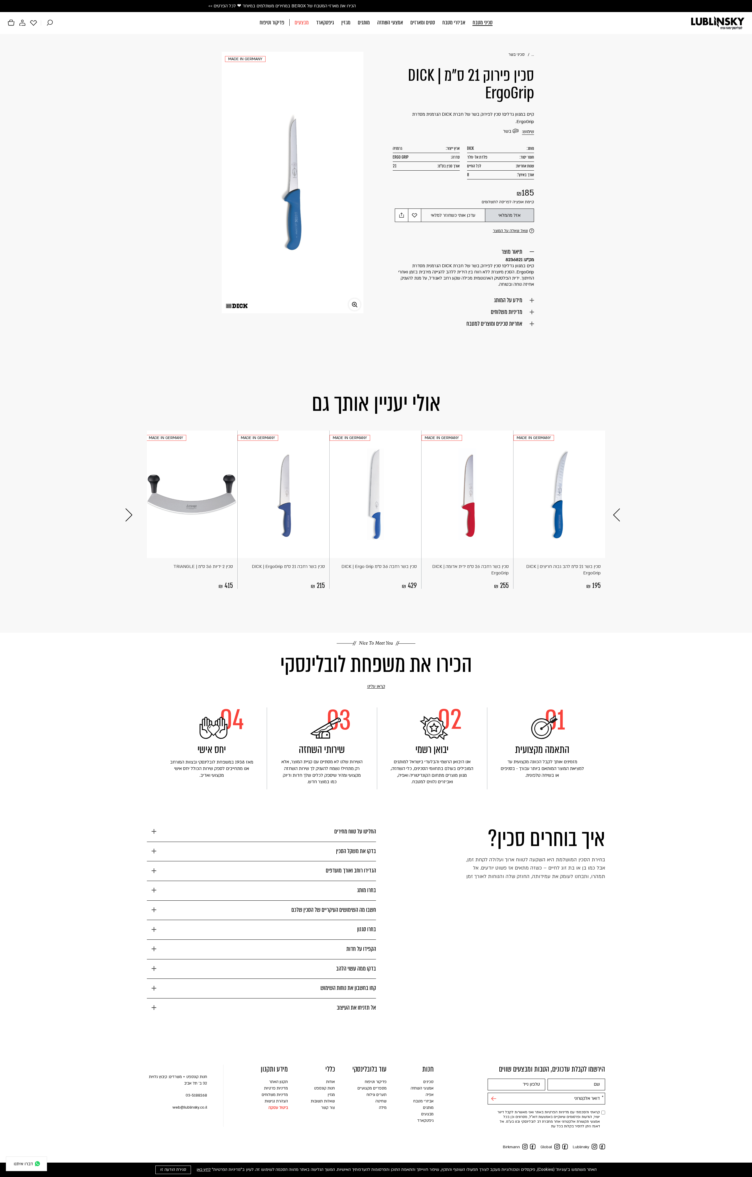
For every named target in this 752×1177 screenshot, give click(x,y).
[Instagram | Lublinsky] (594, 1146)
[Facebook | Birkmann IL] (533, 1146)
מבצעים (302, 22)
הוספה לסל (599, 551)
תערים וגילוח (377, 1094)
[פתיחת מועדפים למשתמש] (33, 22)
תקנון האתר (278, 1081)
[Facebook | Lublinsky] (602, 1146)
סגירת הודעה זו (173, 1169)
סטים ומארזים (422, 22)
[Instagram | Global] (557, 1146)
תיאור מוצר (511, 251)
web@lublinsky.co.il (189, 1107)
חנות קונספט (324, 1088)
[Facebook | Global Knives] (565, 1146)
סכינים (428, 1081)
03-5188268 (196, 1095)
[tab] (261, 834)
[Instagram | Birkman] (525, 1146)
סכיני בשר (516, 54)
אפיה (430, 1094)
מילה (383, 1107)
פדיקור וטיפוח (272, 22)
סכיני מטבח (483, 22)
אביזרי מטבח (453, 22)
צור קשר (328, 1107)
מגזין (345, 22)
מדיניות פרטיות (276, 1088)
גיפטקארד (325, 22)
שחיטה (381, 1101)
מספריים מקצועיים (372, 1088)
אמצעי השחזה (390, 22)
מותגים (364, 22)
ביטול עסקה (278, 1107)
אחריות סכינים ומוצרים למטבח (494, 323)
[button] (376, 23)
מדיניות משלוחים (506, 311)
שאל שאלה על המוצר (510, 230)
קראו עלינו (367, 686)
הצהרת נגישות (276, 1101)
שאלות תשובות (323, 1101)
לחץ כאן (204, 1169)
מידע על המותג (508, 300)
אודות (330, 1081)
